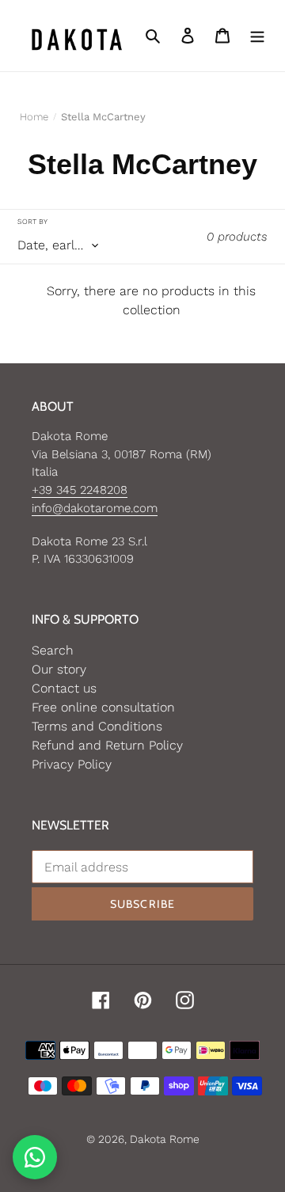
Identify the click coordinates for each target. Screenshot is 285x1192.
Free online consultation (103, 707)
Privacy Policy (72, 764)
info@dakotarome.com (95, 508)
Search (53, 650)
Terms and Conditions (97, 726)
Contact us (64, 688)
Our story (59, 669)
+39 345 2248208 (79, 490)
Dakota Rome (165, 1139)
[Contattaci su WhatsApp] (35, 1157)
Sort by (32, 221)
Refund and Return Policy (107, 745)
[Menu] (257, 35)
